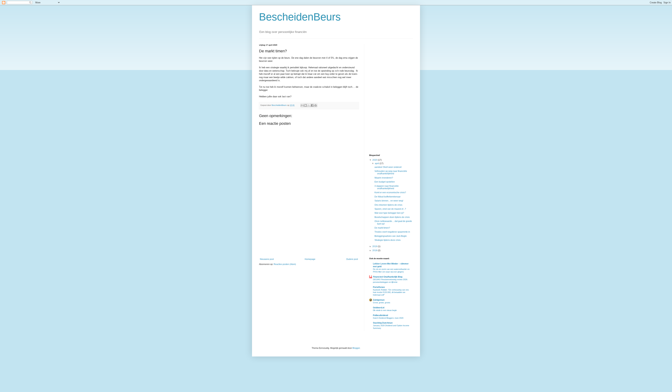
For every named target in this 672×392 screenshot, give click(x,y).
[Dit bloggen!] (305, 105)
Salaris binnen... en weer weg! (388, 201)
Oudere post (352, 259)
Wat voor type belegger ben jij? (389, 213)
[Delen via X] (309, 105)
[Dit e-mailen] (302, 105)
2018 (375, 250)
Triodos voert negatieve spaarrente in (392, 232)
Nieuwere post (267, 259)
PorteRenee (379, 287)
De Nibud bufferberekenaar (387, 196)
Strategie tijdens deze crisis (387, 240)
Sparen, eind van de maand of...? (390, 209)
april (377, 163)
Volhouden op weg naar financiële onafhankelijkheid (390, 172)
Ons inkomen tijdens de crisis (388, 205)
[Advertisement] (309, 229)
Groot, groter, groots (381, 303)
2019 (375, 246)
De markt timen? (382, 228)
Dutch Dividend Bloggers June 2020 (388, 318)
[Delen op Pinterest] (315, 105)
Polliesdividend (380, 315)
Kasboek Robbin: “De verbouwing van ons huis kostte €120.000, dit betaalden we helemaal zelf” (391, 292)
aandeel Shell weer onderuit (387, 167)
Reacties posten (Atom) (285, 264)
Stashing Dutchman (383, 323)
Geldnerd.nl (378, 307)
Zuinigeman (378, 300)
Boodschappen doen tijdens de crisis (392, 217)
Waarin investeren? (383, 178)
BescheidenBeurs (300, 17)
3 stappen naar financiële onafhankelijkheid (386, 187)
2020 (375, 160)
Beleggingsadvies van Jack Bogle (390, 236)
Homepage (310, 259)
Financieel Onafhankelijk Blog (387, 277)
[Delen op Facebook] (312, 105)
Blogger (356, 348)
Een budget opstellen (384, 182)
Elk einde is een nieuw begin (385, 310)
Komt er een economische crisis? (390, 192)
